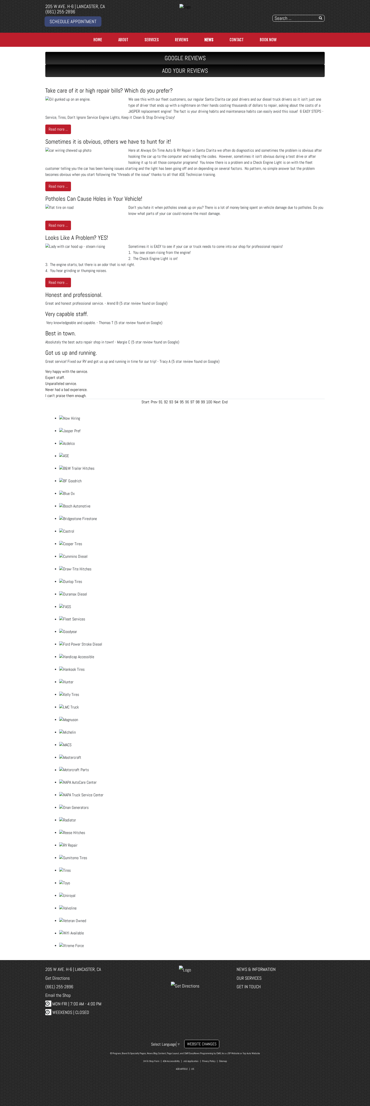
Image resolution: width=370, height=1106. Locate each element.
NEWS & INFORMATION (256, 969)
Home (97, 39)
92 (166, 402)
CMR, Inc (220, 1053)
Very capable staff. (66, 314)
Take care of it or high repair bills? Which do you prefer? (109, 90)
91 (161, 402)
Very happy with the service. (66, 371)
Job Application (191, 1061)
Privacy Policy (208, 1061)
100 (209, 402)
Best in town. (60, 333)
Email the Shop (58, 995)
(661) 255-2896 (60, 12)
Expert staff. (55, 377)
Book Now (268, 39)
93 (171, 402)
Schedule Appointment (73, 21)
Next (217, 402)
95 (182, 402)
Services (151, 39)
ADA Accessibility (171, 1061)
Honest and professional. (73, 295)
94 (176, 402)
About (123, 39)
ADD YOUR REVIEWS (185, 70)
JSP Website (233, 1053)
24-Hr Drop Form (151, 1061)
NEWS (208, 39)
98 (198, 402)
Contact (237, 39)
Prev (154, 402)
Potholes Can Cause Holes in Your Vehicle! (93, 199)
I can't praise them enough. (65, 395)
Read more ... (58, 129)
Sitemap (223, 1061)
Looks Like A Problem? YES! (76, 238)
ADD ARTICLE (182, 1069)
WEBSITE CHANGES (201, 1044)
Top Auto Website (251, 1053)
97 (192, 402)
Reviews (181, 39)
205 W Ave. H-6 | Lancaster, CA (75, 6)
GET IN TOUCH (249, 987)
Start (145, 402)
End (225, 402)
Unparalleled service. (61, 383)
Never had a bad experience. (66, 389)
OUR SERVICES (249, 978)
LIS (192, 1069)
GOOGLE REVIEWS (185, 58)
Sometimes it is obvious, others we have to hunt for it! (108, 141)
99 (203, 402)
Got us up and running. (71, 353)
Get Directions (57, 978)
